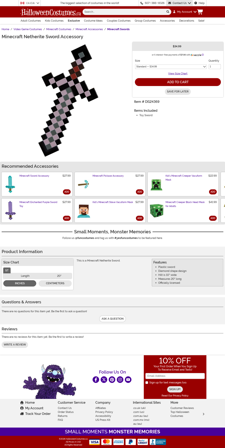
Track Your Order (38, 414)
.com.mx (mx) (141, 419)
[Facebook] (96, 379)
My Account (34, 408)
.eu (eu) (137, 423)
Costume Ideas (93, 20)
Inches (20, 283)
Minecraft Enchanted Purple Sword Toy (38, 204)
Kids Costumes (54, 20)
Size (137, 60)
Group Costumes (145, 20)
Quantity (214, 60)
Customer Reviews (182, 408)
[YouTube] (128, 379)
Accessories (167, 20)
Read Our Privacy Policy (175, 395)
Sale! (201, 20)
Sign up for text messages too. (168, 382)
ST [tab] (7, 270)
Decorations (186, 20)
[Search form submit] (167, 12)
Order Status (66, 412)
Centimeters (55, 283)
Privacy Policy (104, 412)
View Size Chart (177, 73)
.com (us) (138, 412)
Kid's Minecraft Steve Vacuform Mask (113, 202)
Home (30, 403)
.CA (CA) (30, 3)
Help (202, 3)
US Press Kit (102, 419)
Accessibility (103, 416)
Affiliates (100, 408)
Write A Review (15, 344)
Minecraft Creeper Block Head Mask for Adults (185, 204)
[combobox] (123, 12)
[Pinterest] (112, 379)
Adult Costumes (31, 20)
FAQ (60, 419)
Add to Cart (178, 82)
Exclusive (74, 20)
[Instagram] (120, 379)
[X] (104, 379)
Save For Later (178, 91)
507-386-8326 (155, 3)
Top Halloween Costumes (179, 414)
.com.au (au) (140, 416)
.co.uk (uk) (139, 408)
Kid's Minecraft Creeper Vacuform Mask (184, 177)
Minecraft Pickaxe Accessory (108, 175)
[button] (184, 12)
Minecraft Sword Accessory (34, 175)
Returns (63, 416)
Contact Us (180, 3)
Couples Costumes (119, 20)
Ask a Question (113, 318)
